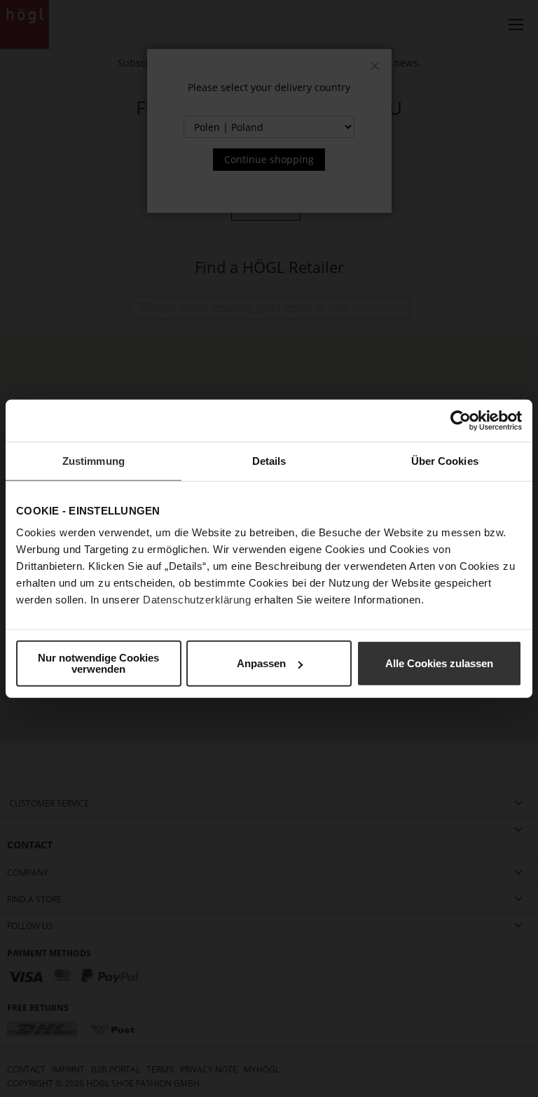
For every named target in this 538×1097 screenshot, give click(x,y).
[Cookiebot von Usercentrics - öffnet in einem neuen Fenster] (460, 420)
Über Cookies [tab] (444, 460)
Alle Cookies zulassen (439, 663)
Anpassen (261, 663)
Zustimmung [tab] (93, 460)
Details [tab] (269, 460)
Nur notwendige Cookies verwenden (98, 663)
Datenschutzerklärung (197, 600)
